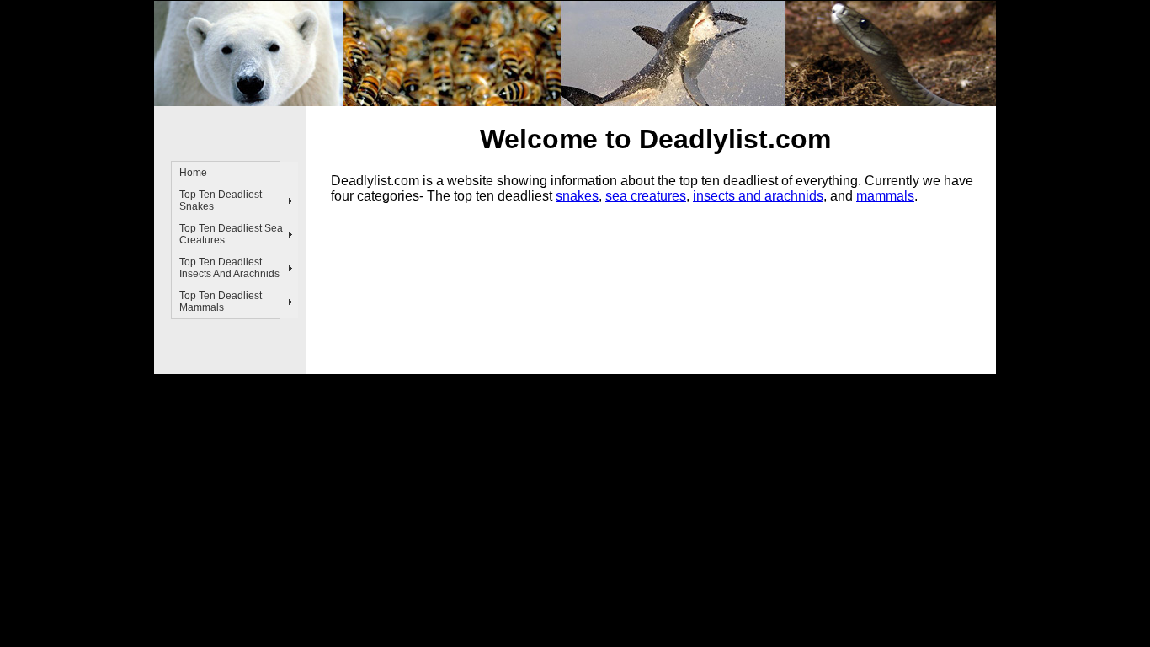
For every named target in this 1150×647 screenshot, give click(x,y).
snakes (577, 196)
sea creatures (645, 196)
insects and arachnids (758, 196)
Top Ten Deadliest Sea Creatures (231, 234)
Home (193, 173)
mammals (885, 196)
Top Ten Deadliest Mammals (220, 301)
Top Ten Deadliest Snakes (220, 200)
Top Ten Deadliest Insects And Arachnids (229, 268)
